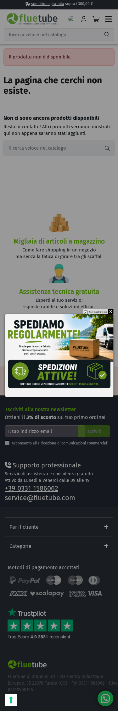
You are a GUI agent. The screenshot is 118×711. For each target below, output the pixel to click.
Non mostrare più (98, 312)
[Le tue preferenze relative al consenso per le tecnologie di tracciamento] (11, 700)
